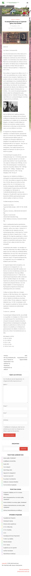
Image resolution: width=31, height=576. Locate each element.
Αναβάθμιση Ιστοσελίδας (9, 461)
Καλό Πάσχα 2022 (7, 470)
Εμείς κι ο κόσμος (15, 19)
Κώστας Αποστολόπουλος (9, 510)
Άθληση (20, 510)
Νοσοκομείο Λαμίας (8, 521)
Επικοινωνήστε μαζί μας (23, 571)
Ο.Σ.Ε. (4, 533)
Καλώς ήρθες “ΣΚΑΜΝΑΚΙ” (9, 458)
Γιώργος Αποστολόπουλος (16, 28)
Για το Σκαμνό (6, 467)
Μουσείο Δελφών (7, 541)
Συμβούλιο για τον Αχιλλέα (10, 547)
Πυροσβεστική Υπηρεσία (9, 518)
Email (5, 413)
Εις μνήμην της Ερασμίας (9, 479)
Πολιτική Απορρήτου (24, 569)
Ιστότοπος (5, 420)
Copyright (4, 563)
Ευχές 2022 (6, 464)
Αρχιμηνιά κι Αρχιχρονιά (9, 473)
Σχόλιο (5, 384)
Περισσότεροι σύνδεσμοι (9, 553)
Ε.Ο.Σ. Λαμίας (6, 544)
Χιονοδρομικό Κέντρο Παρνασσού (11, 535)
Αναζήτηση (15, 444)
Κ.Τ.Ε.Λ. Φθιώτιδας (7, 527)
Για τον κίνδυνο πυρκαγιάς (9, 485)
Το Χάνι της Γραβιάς (8, 538)
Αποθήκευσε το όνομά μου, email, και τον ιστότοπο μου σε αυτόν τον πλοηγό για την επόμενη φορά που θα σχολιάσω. (14, 429)
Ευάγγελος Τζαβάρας (8, 492)
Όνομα (5, 406)
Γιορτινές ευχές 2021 (8, 476)
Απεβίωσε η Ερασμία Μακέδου (10, 482)
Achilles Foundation (8, 550)
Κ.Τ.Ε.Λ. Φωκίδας (7, 530)
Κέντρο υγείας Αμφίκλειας (9, 524)
